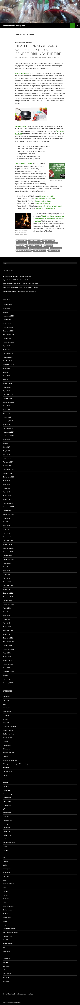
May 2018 (6, 488)
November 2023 (8, 335)
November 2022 (8, 357)
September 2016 (8, 559)
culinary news (7, 779)
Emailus (30, 994)
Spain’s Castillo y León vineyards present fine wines (19, 291)
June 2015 (6, 615)
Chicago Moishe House (43, 201)
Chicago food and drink (23, 42)
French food (7, 797)
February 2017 (8, 540)
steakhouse (6, 951)
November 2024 (8, 316)
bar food (6, 700)
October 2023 (7, 338)
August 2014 (7, 653)
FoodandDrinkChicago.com (14, 25)
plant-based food (8, 884)
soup (4, 925)
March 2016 (7, 582)
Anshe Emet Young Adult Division (51, 206)
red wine (6, 891)
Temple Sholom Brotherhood (45, 198)
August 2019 (7, 439)
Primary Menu (77, 25)
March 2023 (7, 349)
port (4, 887)
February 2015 (8, 630)
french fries (7, 801)
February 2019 (8, 462)
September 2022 (8, 364)
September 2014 (8, 649)
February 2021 (8, 394)
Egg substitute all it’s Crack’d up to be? (15, 280)
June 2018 (6, 484)
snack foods (7, 917)
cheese (5, 756)
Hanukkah (20, 245)
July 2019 (6, 443)
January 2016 (7, 589)
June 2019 (6, 447)
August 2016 (7, 563)
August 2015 (7, 608)
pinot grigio (7, 869)
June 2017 (6, 525)
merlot (5, 850)
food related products (10, 794)
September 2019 (8, 436)
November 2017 (8, 507)
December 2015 (8, 593)
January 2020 (7, 424)
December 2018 (8, 469)
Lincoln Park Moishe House (45, 208)
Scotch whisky (7, 910)
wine (4, 970)
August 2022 (7, 368)
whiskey (5, 962)
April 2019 (6, 454)
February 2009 (8, 683)
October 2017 (7, 510)
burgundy (6, 723)
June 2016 (6, 570)
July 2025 (6, 312)
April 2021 (6, 391)
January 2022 (7, 383)
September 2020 (8, 402)
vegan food (6, 958)
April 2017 (6, 533)
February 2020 (8, 421)
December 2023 (8, 331)
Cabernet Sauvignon (9, 726)
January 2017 (7, 544)
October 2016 (7, 555)
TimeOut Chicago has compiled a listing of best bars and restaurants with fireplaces (48, 218)
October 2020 (7, 398)
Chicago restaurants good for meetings (15, 764)
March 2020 (7, 417)
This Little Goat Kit (40, 250)
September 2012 (8, 664)
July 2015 (6, 612)
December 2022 (8, 353)
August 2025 (7, 308)
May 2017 (6, 529)
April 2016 (6, 578)
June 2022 (6, 376)
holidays (6, 816)
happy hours (48, 245)
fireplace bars (21, 243)
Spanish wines (7, 936)
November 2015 (8, 597)
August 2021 (7, 387)
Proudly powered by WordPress (12, 1002)
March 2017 (7, 537)
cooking (5, 775)
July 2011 (6, 675)
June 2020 (6, 406)
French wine (7, 805)
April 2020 (6, 413)
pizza (4, 880)
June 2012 (6, 668)
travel (5, 955)
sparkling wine (7, 943)
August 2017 (7, 518)
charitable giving (8, 753)
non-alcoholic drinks (9, 854)
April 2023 (6, 346)
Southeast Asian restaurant (39, 248)
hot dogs (6, 824)
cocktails (6, 767)
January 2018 (7, 499)
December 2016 (8, 548)
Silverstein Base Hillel (42, 203)
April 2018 (6, 492)
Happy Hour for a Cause (34, 245)
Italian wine (7, 835)
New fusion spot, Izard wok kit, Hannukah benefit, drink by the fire (38, 50)
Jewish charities (22, 248)
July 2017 (6, 522)
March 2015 (7, 627)
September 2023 (8, 342)
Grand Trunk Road (22, 73)
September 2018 (8, 477)
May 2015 (6, 619)
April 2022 (6, 379)
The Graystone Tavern (23, 164)
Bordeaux (6, 715)
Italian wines (7, 839)
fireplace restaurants (36, 243)
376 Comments (54, 57)
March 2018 (7, 496)
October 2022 (7, 361)
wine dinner (7, 973)
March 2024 (7, 323)
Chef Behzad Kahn (48, 240)
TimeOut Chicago (54, 250)
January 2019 (7, 466)
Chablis (5, 741)
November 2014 (8, 642)
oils (4, 857)
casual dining (7, 738)
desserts (5, 782)
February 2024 (8, 327)
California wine (8, 730)
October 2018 (7, 473)
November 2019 (8, 432)
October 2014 (7, 645)
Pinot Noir (6, 872)
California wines (8, 734)
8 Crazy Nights (21, 240)
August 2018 (7, 481)
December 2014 (8, 638)
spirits (5, 947)
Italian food (7, 831)
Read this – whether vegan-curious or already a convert (21, 287)
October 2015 (7, 600)
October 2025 (7, 305)
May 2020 (6, 409)
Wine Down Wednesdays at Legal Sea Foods (17, 276)
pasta (5, 865)
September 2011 (8, 671)
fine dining (6, 790)
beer (4, 704)
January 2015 (7, 634)
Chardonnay (7, 749)
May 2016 (6, 574)
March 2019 (7, 458)
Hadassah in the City (46, 196)
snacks (5, 921)
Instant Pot (6, 827)
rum (4, 902)
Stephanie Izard (21, 126)
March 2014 (7, 657)
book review (7, 711)
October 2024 (7, 320)
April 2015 (6, 623)
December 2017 (8, 503)
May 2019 (6, 451)
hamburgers (7, 812)
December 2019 (8, 428)
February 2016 (8, 585)
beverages (6, 708)
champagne (7, 745)
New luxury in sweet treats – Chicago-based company (20, 283)
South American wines (10, 932)
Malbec (5, 846)
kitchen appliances (9, 842)
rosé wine (6, 899)
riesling (5, 895)
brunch (5, 719)
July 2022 (6, 372)
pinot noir (6, 876)
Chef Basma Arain (34, 240)
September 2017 (8, 514)
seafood (5, 914)
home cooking (7, 820)
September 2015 (8, 604)
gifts (4, 809)
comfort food (7, 771)
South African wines (9, 928)
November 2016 (8, 552)
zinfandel (6, 977)
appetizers (6, 696)
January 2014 (7, 660)
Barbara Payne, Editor (38, 57)
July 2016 (6, 567)
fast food (6, 786)
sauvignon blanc (8, 906)
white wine (6, 966)
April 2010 (6, 679)
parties (5, 861)
